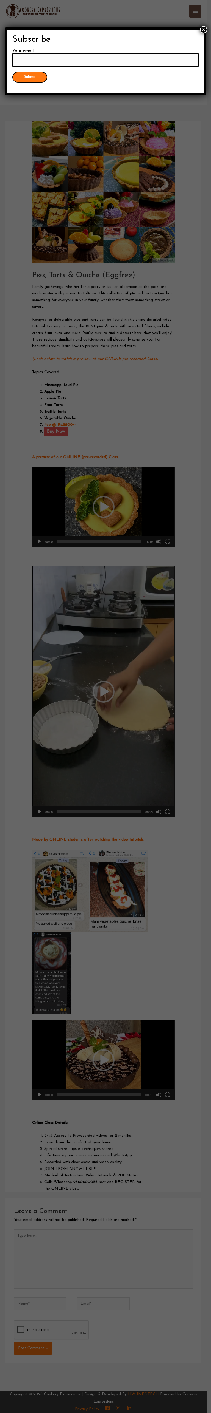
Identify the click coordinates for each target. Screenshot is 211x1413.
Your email (23, 51)
